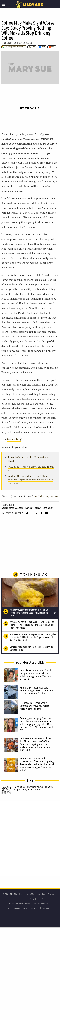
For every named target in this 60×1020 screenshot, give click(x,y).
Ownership (34, 908)
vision (50, 508)
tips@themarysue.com (46, 496)
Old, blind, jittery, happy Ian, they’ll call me (31, 468)
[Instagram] (37, 514)
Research (37, 508)
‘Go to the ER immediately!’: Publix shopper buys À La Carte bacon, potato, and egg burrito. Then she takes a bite (36, 675)
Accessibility (28, 899)
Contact (45, 908)
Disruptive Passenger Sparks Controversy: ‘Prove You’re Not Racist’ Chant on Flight (34, 705)
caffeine (4, 508)
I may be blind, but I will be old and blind (28, 459)
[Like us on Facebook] (32, 514)
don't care (19, 508)
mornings (29, 508)
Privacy (51, 894)
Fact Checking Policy (17, 908)
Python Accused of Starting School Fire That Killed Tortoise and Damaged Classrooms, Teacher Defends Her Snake (33, 613)
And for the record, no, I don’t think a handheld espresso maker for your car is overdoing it (30, 479)
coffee (11, 508)
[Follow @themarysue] (27, 514)
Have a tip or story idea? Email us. (30, 787)
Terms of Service (13, 899)
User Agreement (44, 899)
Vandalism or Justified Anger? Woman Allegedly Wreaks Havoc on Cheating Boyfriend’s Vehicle (37, 690)
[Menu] (4, 4)
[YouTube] (46, 514)
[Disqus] (30, 838)
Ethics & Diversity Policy (19, 903)
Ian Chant (8, 43)
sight (45, 508)
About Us (30, 894)
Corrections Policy (40, 903)
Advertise (41, 894)
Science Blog (14, 439)
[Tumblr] (42, 514)
